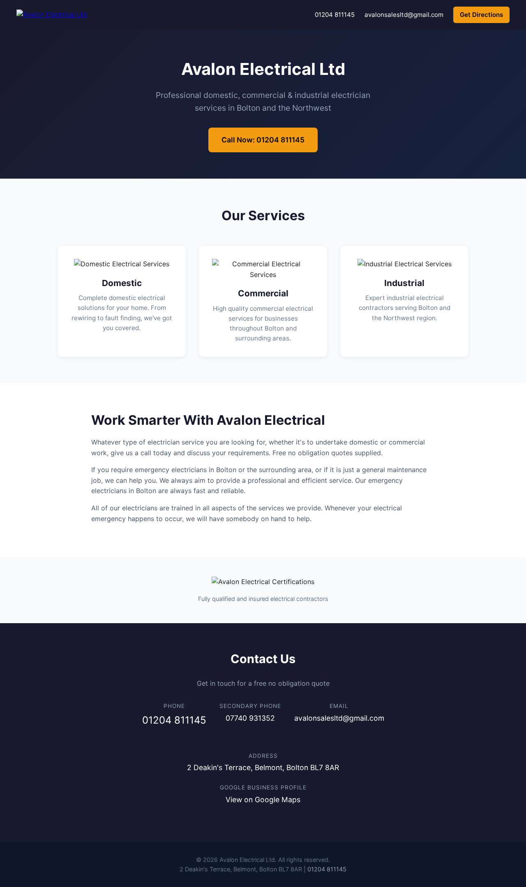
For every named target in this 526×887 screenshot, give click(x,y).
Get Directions (481, 15)
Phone (174, 706)
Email (339, 706)
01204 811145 (335, 15)
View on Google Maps (263, 799)
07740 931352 (250, 718)
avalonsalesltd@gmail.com (404, 15)
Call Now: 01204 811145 (263, 139)
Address (263, 755)
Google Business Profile (263, 787)
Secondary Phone (250, 706)
